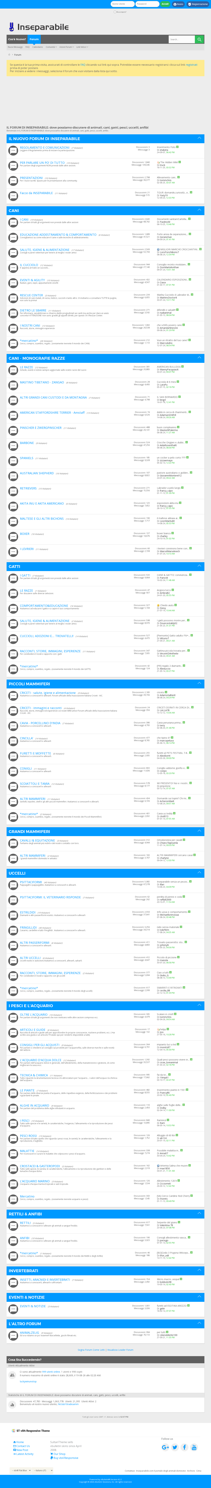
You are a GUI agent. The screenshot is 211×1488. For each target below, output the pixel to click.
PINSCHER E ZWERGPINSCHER (40, 428)
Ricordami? (121, 12)
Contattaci (130, 1470)
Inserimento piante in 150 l (171, 1089)
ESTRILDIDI (27, 912)
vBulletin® (105, 1479)
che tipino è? (163, 737)
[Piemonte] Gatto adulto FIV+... (173, 635)
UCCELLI (17, 873)
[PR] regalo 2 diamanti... (169, 665)
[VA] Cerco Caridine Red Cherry (173, 1195)
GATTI (14, 566)
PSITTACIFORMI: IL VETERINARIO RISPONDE (50, 897)
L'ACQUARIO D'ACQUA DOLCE (40, 1060)
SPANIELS (26, 458)
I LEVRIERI (27, 549)
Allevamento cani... (167, 177)
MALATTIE (27, 1151)
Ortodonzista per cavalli (169, 840)
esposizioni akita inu (167, 503)
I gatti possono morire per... (171, 620)
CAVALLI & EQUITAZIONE (37, 840)
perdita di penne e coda (169, 896)
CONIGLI (26, 768)
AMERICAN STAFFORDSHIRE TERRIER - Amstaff (52, 413)
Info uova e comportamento (172, 911)
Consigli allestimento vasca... (172, 1237)
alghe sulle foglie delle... (169, 1105)
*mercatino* (29, 341)
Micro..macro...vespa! (168, 1279)
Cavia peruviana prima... (169, 722)
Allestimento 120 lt (167, 1180)
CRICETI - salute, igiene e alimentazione (48, 693)
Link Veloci (81, 47)
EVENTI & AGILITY (32, 280)
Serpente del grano (167, 1222)
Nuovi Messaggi (15, 47)
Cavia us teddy (164, 813)
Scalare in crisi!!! (165, 1014)
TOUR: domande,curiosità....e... (173, 192)
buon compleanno (166, 427)
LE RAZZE (26, 367)
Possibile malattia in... (168, 1150)
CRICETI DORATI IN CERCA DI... (174, 707)
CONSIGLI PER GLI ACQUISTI (39, 1045)
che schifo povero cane (169, 325)
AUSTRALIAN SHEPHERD (37, 473)
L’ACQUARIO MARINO (35, 1181)
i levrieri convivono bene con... (173, 548)
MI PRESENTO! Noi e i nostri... (173, 783)
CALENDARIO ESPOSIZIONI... (172, 279)
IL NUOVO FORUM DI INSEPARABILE (44, 138)
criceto (160, 692)
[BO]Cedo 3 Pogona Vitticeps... (173, 1252)
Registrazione (198, 4)
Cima (198, 1470)
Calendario (37, 47)
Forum (34, 39)
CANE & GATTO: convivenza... (173, 574)
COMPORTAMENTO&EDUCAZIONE (44, 606)
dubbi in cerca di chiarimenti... (172, 412)
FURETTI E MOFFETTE (35, 753)
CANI (14, 210)
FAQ (28, 47)
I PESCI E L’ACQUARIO (31, 1005)
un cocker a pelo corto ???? (171, 457)
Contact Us (21, 1446)
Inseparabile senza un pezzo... (173, 881)
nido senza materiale (168, 927)
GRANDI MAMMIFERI (29, 831)
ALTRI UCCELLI (30, 958)
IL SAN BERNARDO (167, 397)
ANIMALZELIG (29, 1333)
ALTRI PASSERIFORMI (34, 943)
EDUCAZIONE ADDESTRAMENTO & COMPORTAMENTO (58, 235)
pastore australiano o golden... (173, 472)
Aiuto (178, 4)
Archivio (191, 1470)
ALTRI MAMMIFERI (32, 799)
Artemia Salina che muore (174, 1165)
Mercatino (27, 1196)
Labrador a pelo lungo (169, 487)
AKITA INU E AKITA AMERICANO (42, 503)
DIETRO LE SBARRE (33, 310)
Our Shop (57, 1454)
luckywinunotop (28, 1381)
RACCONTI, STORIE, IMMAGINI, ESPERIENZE (50, 651)
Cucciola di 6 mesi (166, 381)
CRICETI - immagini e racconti (41, 708)
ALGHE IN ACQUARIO (34, 1105)
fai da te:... (162, 1074)
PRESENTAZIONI (31, 178)
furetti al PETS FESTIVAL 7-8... (173, 752)
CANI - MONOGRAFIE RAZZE (37, 358)
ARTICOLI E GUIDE (32, 1030)
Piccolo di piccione (167, 957)
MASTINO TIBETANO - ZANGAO (42, 382)
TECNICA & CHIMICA (34, 1075)
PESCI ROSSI (28, 1136)
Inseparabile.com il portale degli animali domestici (161, 1470)
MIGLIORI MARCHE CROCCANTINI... (179, 249)
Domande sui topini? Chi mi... (172, 798)
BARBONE (27, 443)
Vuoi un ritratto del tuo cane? (172, 340)
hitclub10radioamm (68, 1404)
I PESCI (24, 1121)
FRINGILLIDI (28, 927)
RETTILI (25, 1223)
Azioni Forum (66, 47)
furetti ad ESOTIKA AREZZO (172, 1305)
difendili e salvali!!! (166, 309)
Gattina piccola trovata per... (172, 650)
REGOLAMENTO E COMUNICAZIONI (44, 147)
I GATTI (25, 575)
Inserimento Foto (166, 147)
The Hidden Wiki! (169, 162)
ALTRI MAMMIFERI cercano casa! (175, 855)
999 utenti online (51, 1371)
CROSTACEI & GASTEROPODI (40, 1166)
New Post (20, 1450)
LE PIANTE (27, 1090)
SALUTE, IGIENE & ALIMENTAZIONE (44, 250)
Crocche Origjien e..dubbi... (171, 442)
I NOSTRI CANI (30, 325)
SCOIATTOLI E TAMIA (34, 784)
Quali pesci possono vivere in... (173, 1059)
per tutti (161, 1332)
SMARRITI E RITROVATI (169, 987)
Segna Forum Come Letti (91, 1349)
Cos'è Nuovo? (17, 39)
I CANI (24, 219)
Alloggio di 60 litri (166, 1135)
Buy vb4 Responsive (64, 1458)
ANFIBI (24, 1238)
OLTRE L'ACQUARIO (33, 1015)
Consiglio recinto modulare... (172, 264)
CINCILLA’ (26, 738)
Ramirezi (161, 1120)
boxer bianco (164, 533)
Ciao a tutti (163, 972)
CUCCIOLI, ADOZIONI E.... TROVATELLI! (46, 636)
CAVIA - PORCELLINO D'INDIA (40, 723)
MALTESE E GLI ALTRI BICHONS (42, 519)
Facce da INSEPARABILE (36, 193)
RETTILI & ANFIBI (25, 1214)
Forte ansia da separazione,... (172, 234)
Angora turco (164, 590)
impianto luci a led (166, 1044)
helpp (163, 1029)
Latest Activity (23, 1454)
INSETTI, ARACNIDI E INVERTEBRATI (45, 1280)
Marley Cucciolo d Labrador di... (173, 294)
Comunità (50, 47)
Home (18, 1442)
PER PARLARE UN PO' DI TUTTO (42, 163)
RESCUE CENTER (31, 295)
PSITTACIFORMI (31, 882)
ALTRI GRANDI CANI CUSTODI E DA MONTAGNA (53, 397)
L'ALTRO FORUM (25, 1323)
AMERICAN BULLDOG (169, 366)
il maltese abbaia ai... (168, 518)
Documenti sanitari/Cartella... (172, 219)
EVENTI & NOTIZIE (27, 1297)
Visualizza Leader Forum (120, 1349)
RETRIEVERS (28, 488)
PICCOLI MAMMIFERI (29, 684)
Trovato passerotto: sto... (170, 942)
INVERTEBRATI (23, 1270)
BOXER (24, 534)
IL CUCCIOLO (29, 265)
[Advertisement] (105, 100)
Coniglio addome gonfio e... (171, 768)
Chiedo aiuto (167, 605)
